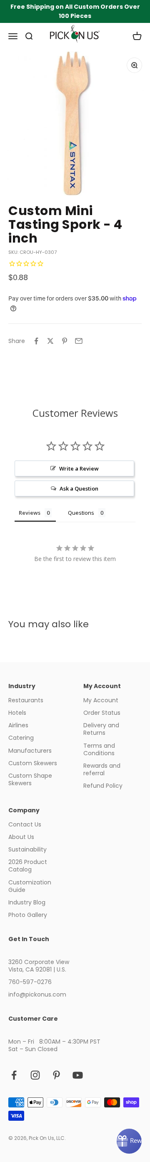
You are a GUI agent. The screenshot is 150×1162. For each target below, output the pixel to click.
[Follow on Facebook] (14, 1075)
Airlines (18, 725)
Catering (21, 737)
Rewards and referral (101, 769)
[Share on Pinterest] (65, 341)
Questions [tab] (81, 512)
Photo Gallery (27, 915)
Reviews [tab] (29, 512)
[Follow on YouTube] (77, 1075)
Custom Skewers (32, 763)
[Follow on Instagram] (35, 1075)
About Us (21, 837)
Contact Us (24, 824)
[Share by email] (79, 341)
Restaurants (25, 700)
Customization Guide (29, 886)
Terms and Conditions (99, 749)
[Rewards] (129, 1141)
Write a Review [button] (79, 468)
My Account (100, 700)
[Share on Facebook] (36, 341)
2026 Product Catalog (27, 865)
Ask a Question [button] (79, 488)
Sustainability (27, 849)
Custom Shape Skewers (30, 779)
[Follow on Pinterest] (56, 1075)
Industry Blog (26, 902)
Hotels (17, 712)
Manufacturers (30, 750)
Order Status (101, 712)
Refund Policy (102, 785)
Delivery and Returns (101, 728)
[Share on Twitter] (50, 341)
